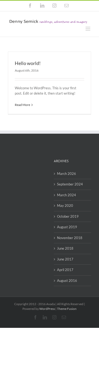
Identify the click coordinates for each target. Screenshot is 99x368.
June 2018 (65, 248)
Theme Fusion (67, 309)
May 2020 (65, 205)
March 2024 (66, 195)
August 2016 (67, 280)
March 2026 (66, 173)
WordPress (47, 309)
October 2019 (68, 216)
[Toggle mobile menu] (88, 28)
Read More (22, 105)
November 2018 (69, 238)
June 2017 (65, 259)
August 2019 (67, 227)
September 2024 (70, 184)
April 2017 (65, 270)
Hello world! (28, 63)
